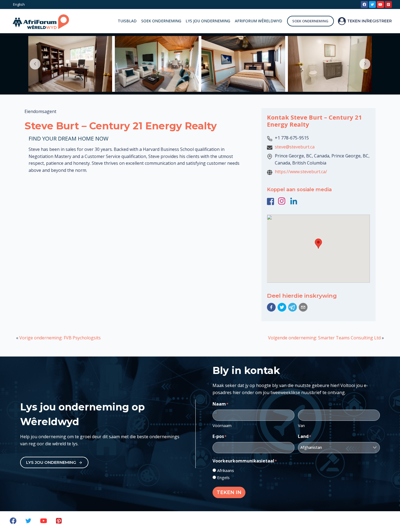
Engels (223, 477)
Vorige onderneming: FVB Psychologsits (60, 338)
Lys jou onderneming (208, 20)
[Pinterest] (388, 4)
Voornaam (222, 425)
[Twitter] (372, 4)
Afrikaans (225, 470)
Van (301, 425)
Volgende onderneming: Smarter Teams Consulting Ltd (324, 338)
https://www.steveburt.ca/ (301, 172)
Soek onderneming (161, 20)
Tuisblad (127, 20)
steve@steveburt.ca (295, 147)
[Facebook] (364, 4)
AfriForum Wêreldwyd (258, 20)
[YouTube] (380, 4)
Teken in (229, 492)
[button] (271, 307)
